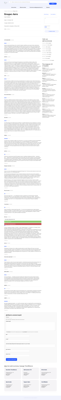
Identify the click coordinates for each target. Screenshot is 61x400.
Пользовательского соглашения (32, 331)
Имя (6, 334)
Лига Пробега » (53, 14)
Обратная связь (23, 7)
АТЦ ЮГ (47, 67)
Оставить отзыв (52, 31)
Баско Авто (49, 73)
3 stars (9, 318)
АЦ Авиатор (48, 83)
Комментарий (8, 321)
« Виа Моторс (46, 14)
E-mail (7, 339)
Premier (48, 103)
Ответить (6, 54)
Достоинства (8, 349)
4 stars (10, 318)
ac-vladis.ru (8, 29)
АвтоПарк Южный (49, 98)
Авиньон (47, 114)
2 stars (7, 318)
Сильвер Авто (48, 78)
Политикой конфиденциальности (16, 331)
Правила (48, 7)
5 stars (11, 318)
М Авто (46, 93)
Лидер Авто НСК (49, 88)
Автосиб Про (48, 109)
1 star (6, 318)
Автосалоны (13, 7)
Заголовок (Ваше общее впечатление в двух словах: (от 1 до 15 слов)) (18, 343)
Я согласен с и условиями (22, 331)
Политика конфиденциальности (36, 7)
